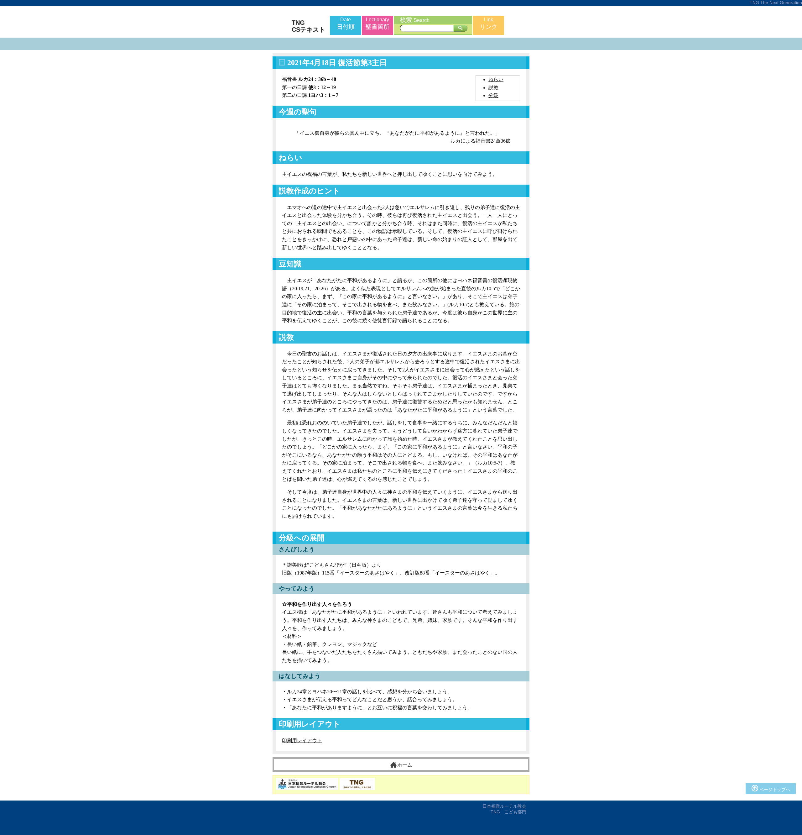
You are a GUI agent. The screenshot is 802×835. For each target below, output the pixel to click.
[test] (460, 28)
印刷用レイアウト (302, 740)
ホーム (404, 765)
